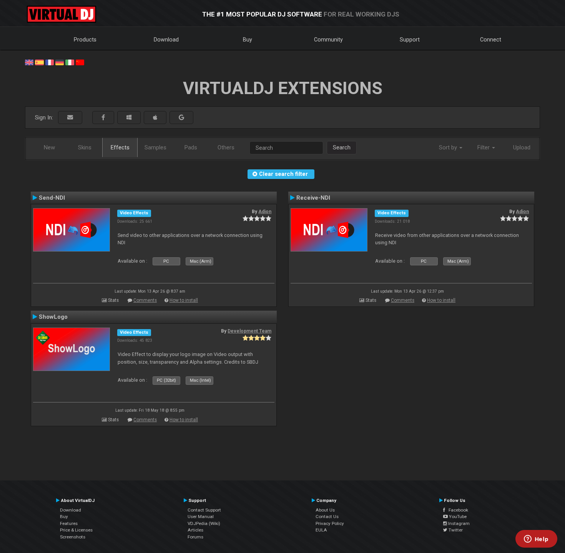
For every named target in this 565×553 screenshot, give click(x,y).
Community (328, 39)
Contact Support (204, 510)
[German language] (59, 61)
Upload (521, 147)
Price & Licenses (76, 530)
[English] (29, 61)
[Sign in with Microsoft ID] (129, 117)
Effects (120, 147)
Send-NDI (52, 197)
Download (166, 39)
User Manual (201, 516)
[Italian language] (69, 61)
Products (85, 39)
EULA (321, 530)
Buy (247, 39)
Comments (145, 300)
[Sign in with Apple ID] (155, 117)
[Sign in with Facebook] (103, 117)
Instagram (458, 523)
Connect (490, 39)
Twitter (455, 530)
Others (226, 147)
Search (342, 147)
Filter (484, 147)
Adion (264, 211)
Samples (155, 147)
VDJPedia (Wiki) (204, 523)
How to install (184, 300)
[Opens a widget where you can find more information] (536, 539)
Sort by (449, 147)
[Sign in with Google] (181, 117)
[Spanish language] (39, 61)
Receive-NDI (313, 197)
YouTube (457, 516)
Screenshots (72, 537)
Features (69, 523)
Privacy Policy (330, 523)
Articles (195, 530)
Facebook (456, 510)
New (49, 147)
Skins (84, 147)
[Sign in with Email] (70, 117)
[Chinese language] (80, 61)
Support (410, 39)
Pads (190, 147)
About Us (325, 510)
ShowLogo (53, 316)
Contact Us (327, 516)
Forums (195, 537)
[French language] (49, 61)
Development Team (249, 331)
